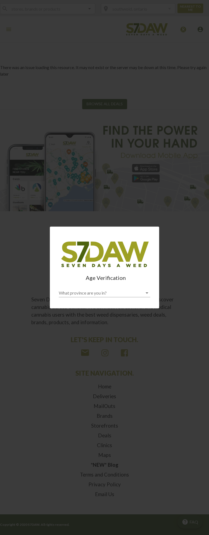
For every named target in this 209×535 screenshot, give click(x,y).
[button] (104, 293)
